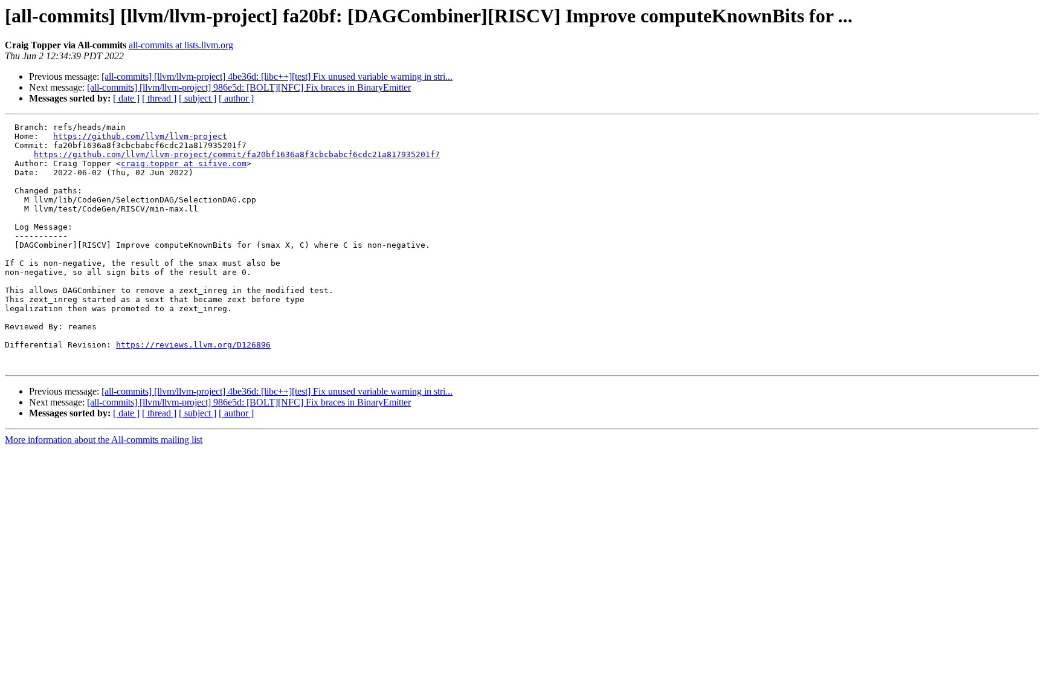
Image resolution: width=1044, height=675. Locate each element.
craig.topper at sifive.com (183, 163)
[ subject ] (197, 98)
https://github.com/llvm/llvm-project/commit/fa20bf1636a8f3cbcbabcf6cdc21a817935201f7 (237, 154)
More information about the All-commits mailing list (103, 439)
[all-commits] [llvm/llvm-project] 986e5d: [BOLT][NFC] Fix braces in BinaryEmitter (249, 87)
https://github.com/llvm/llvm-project (140, 136)
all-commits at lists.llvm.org (181, 45)
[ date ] (126, 98)
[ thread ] (159, 98)
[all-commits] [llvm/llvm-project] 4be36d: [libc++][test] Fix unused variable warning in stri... (277, 76)
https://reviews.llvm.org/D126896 (193, 344)
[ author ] (236, 98)
